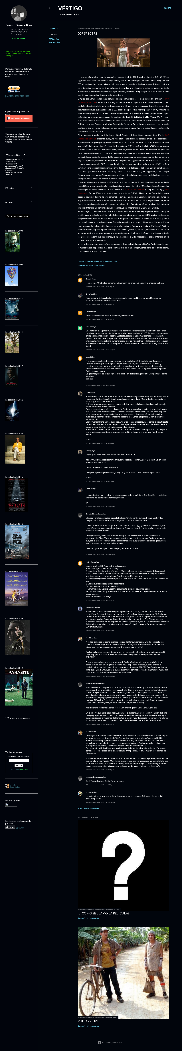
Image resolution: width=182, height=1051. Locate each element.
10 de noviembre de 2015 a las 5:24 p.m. (100, 304)
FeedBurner (23, 770)
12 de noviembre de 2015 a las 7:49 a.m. (100, 631)
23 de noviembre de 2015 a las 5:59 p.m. (100, 785)
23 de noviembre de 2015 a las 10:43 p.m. (100, 802)
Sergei (88, 357)
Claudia (88, 279)
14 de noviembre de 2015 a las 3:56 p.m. (100, 724)
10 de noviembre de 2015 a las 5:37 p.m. (100, 319)
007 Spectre (53, 39)
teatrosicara (90, 562)
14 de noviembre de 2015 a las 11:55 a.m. (100, 676)
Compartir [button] (53, 28)
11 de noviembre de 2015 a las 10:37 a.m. (100, 507)
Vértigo (70, 8)
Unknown (89, 312)
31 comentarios (93, 918)
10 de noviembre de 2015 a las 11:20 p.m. (100, 350)
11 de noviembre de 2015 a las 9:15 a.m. (100, 481)
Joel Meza (89, 638)
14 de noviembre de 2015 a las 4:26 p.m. (100, 770)
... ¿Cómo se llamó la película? (103, 913)
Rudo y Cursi (89, 1021)
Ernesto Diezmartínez (94, 514)
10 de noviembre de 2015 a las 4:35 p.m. (100, 287)
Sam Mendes (54, 42)
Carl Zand (89, 327)
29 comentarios (93, 1026)
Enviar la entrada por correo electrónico (102, 262)
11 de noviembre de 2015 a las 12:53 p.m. (100, 555)
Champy (89, 392)
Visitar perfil (19, 38)
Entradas (12, 785)
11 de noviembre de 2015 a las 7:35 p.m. (100, 600)
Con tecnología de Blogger (112, 1043)
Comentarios (14, 787)
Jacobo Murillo (91, 608)
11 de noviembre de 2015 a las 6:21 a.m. (100, 443)
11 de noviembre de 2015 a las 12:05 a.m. (100, 385)
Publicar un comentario (89, 808)
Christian (89, 294)
